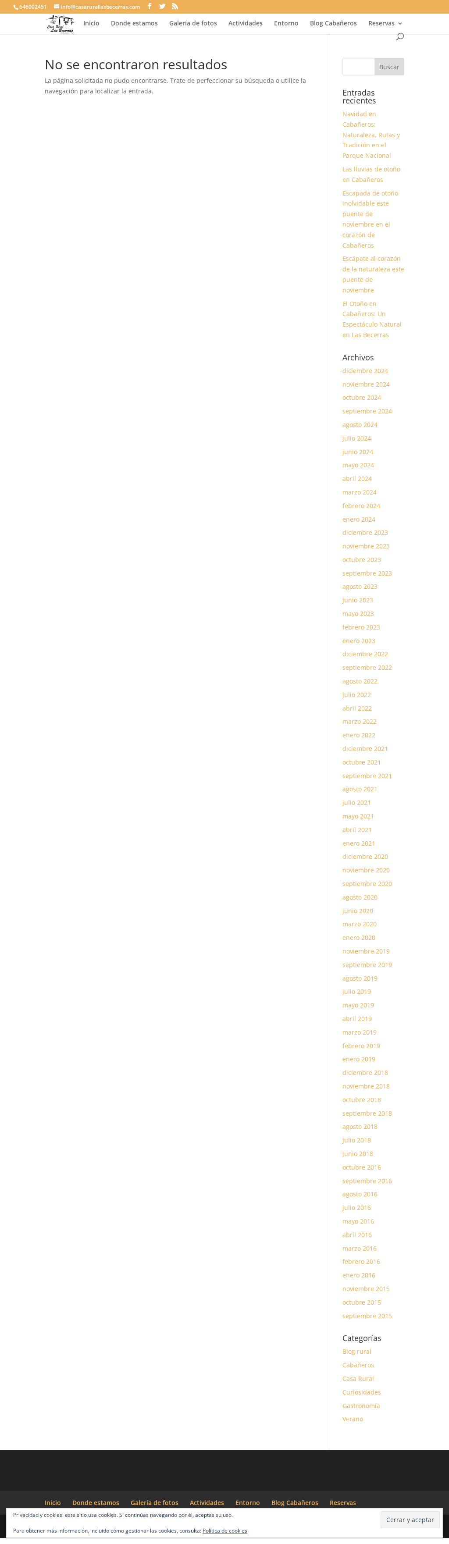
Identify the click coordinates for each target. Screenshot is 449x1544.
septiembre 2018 (367, 1113)
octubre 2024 (361, 397)
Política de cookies (225, 1530)
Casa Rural (358, 1378)
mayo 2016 (358, 1221)
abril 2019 (357, 1018)
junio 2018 (357, 1153)
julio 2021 (356, 802)
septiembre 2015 (367, 1316)
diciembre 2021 (365, 748)
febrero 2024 (361, 506)
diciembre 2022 (365, 654)
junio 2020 (357, 911)
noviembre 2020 (366, 870)
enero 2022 (358, 735)
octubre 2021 (361, 762)
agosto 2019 (360, 978)
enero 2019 (358, 1059)
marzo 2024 (359, 492)
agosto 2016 (360, 1194)
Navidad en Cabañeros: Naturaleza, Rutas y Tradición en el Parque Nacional (371, 135)
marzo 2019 (359, 1032)
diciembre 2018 (365, 1072)
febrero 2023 (361, 627)
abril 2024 (357, 478)
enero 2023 (358, 641)
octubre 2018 (361, 1100)
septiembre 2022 (367, 667)
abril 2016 (357, 1235)
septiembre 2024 (367, 411)
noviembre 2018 (366, 1086)
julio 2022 (356, 694)
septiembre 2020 (367, 883)
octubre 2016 (361, 1167)
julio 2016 (356, 1207)
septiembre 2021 (367, 776)
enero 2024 (358, 519)
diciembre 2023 (365, 532)
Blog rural (356, 1351)
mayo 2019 (358, 1005)
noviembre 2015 (366, 1288)
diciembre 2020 (365, 856)
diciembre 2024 (365, 370)
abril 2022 (357, 708)
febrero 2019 (361, 1046)
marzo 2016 (359, 1248)
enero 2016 (358, 1275)
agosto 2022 (360, 681)
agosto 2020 (360, 897)
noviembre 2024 (366, 384)
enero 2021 (358, 843)
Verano (352, 1419)
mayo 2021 (358, 816)
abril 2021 (357, 829)
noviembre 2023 (366, 546)
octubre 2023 (361, 559)
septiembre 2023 (367, 573)
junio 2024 (357, 452)
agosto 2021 (360, 789)
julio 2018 (356, 1140)
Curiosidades (361, 1392)
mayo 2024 (358, 465)
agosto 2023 (360, 586)
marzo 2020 (359, 924)
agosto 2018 (360, 1126)
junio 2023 (357, 600)
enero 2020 (358, 937)
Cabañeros (358, 1365)
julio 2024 (356, 438)
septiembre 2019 (367, 965)
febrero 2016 (361, 1261)
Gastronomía (361, 1406)
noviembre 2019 (366, 951)
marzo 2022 (359, 721)
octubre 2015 (361, 1302)
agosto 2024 (360, 424)
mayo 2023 (358, 613)
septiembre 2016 (367, 1181)
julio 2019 (356, 991)
